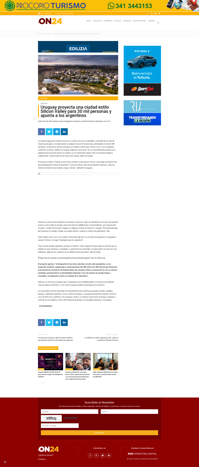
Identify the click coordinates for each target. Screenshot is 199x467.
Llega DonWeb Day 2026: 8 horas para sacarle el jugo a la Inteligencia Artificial (50, 374)
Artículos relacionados (48, 348)
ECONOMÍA (107, 21)
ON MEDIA (127, 21)
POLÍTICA (117, 21)
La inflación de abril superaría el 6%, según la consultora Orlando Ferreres (101, 339)
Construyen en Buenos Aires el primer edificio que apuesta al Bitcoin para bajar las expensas (55, 339)
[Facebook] (148, 13)
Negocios (47, 34)
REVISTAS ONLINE (139, 21)
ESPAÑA (151, 21)
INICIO (88, 21)
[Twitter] (155, 13)
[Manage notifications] (5, 462)
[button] (158, 23)
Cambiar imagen (70, 418)
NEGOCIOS (97, 21)
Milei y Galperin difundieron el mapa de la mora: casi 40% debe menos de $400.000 (105, 374)
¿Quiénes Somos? (45, 455)
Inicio (39, 34)
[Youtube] (159, 13)
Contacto (41, 459)
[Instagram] (151, 13)
